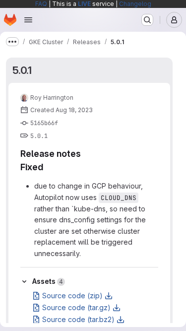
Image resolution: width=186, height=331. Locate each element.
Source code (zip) (72, 295)
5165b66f (44, 123)
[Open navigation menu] (28, 20)
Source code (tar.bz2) (78, 319)
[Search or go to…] (147, 20)
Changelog (135, 3)
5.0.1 (22, 70)
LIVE (84, 3)
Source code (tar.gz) (76, 307)
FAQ (41, 3)
